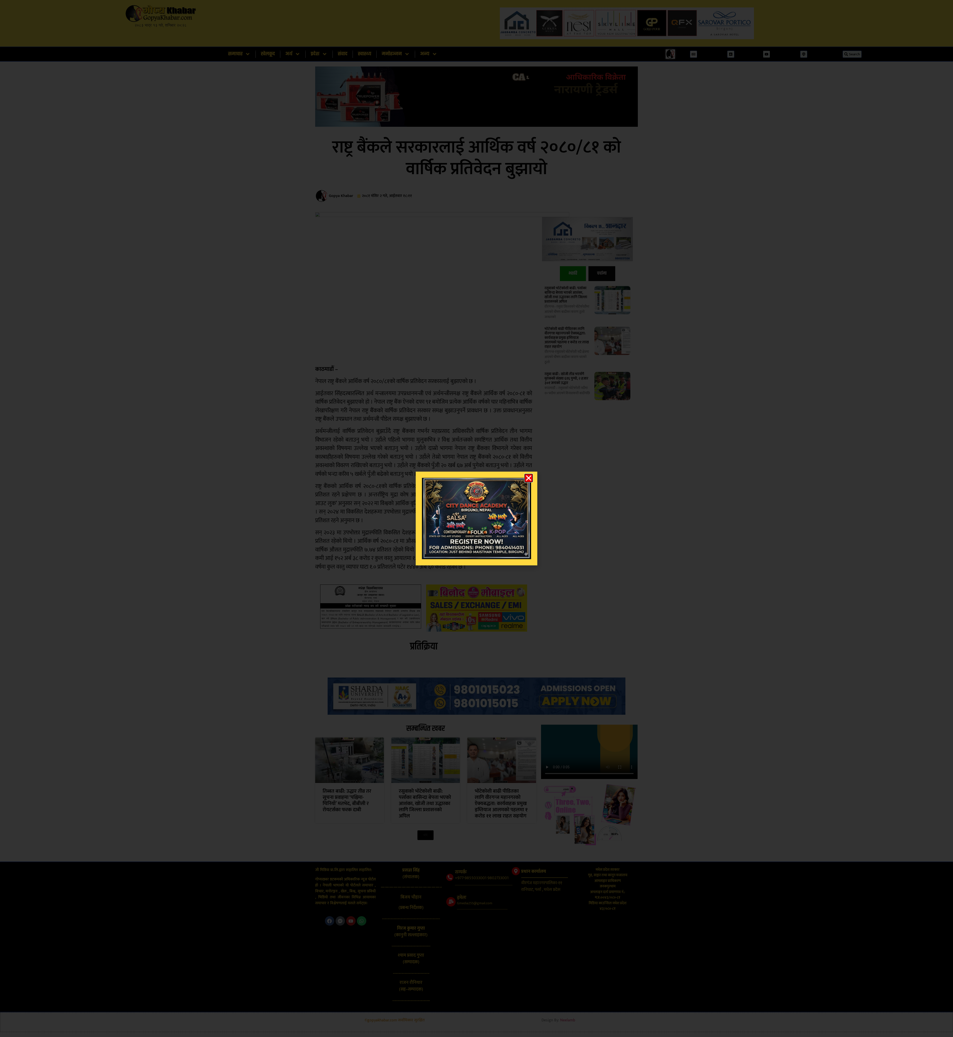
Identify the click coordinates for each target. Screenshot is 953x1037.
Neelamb (567, 1020)
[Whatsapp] (361, 921)
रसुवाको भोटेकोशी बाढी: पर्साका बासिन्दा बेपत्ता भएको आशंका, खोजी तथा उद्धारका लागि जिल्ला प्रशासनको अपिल (566, 295)
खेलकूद (268, 54)
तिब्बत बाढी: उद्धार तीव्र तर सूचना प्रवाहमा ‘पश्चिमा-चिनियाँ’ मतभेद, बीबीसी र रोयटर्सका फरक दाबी (347, 800)
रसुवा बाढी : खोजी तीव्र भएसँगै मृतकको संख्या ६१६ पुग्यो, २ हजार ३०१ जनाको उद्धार (566, 378)
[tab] (573, 273)
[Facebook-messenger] (340, 921)
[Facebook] (329, 921)
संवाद (342, 54)
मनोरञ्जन (392, 54)
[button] (425, 835)
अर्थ (288, 54)
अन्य (424, 54)
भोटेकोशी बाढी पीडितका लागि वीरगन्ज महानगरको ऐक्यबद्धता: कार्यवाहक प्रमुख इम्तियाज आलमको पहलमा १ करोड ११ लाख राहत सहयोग (567, 338)
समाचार (235, 54)
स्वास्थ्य (364, 54)
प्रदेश (315, 54)
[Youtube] (351, 921)
